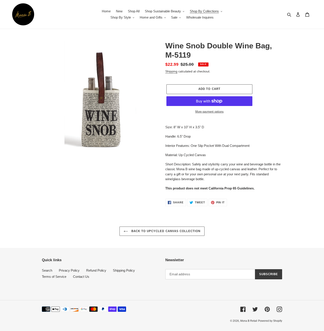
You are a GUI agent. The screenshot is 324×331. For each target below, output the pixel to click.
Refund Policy (96, 270)
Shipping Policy (124, 270)
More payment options (209, 111)
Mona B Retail (248, 320)
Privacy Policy (69, 270)
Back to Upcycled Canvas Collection (165, 231)
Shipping (171, 71)
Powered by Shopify (270, 320)
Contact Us (81, 276)
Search (47, 270)
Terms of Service (54, 276)
